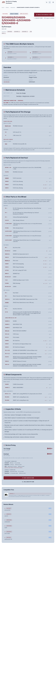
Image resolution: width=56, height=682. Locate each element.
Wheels (7, 7)
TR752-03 (7, 330)
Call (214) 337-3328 (29, 481)
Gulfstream (12, 7)
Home (3, 7)
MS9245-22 (7, 260)
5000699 (7, 178)
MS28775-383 (8, 125)
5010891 (7, 302)
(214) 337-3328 (38, 18)
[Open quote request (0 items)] (46, 2)
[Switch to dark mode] (50, 2)
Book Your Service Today (45, 14)
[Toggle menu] (53, 2)
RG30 (6, 143)
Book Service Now (29, 478)
